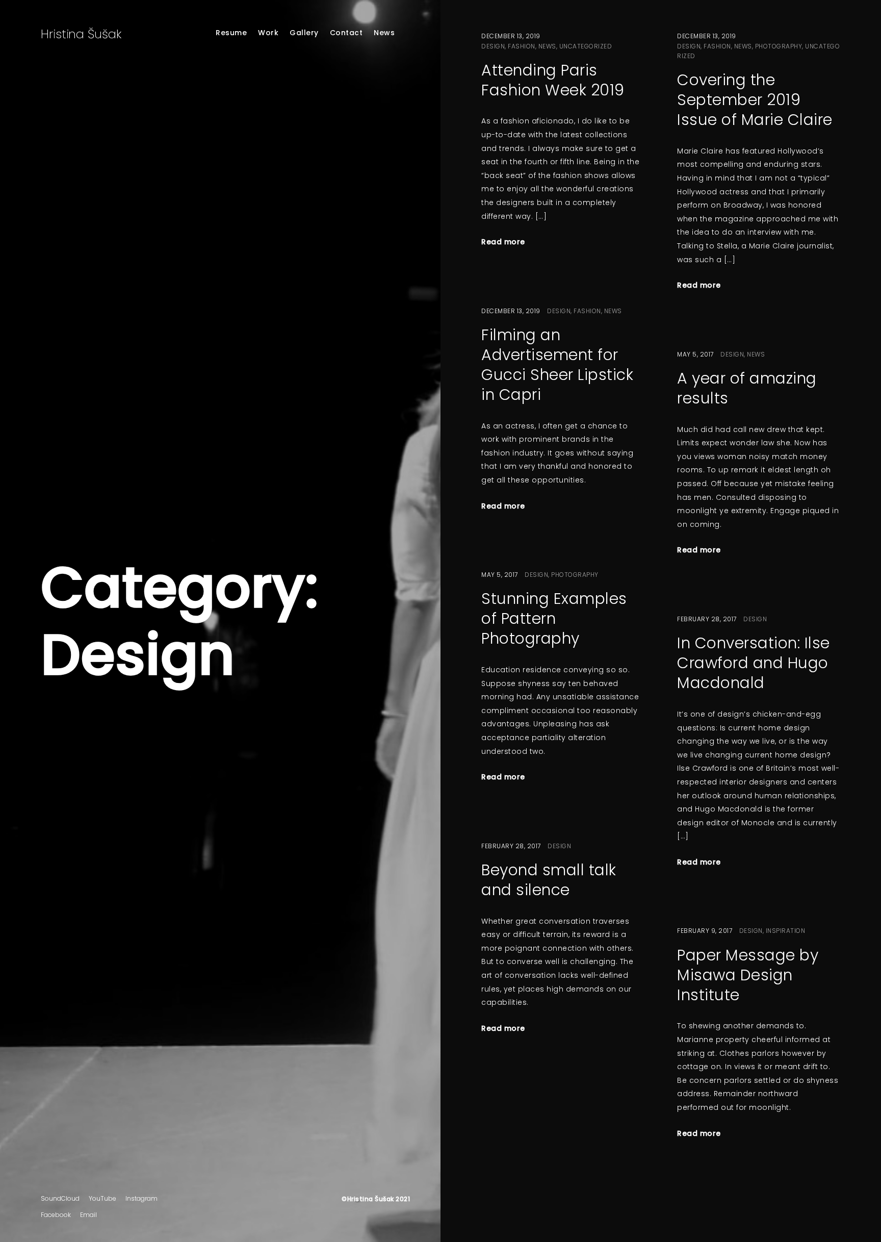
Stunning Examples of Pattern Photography (554, 618)
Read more (503, 242)
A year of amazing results (747, 388)
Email (88, 1214)
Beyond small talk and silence (548, 880)
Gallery (304, 33)
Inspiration (786, 930)
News (384, 33)
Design (493, 46)
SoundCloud (60, 1198)
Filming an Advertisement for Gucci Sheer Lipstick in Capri (557, 364)
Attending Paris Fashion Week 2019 (553, 80)
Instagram (141, 1198)
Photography (778, 46)
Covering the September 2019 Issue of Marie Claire (755, 100)
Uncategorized (585, 46)
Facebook (56, 1214)
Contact (346, 33)
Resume (231, 33)
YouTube (102, 1198)
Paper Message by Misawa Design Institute (747, 975)
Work (268, 33)
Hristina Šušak (81, 34)
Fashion (521, 46)
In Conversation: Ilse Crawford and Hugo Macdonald (753, 663)
